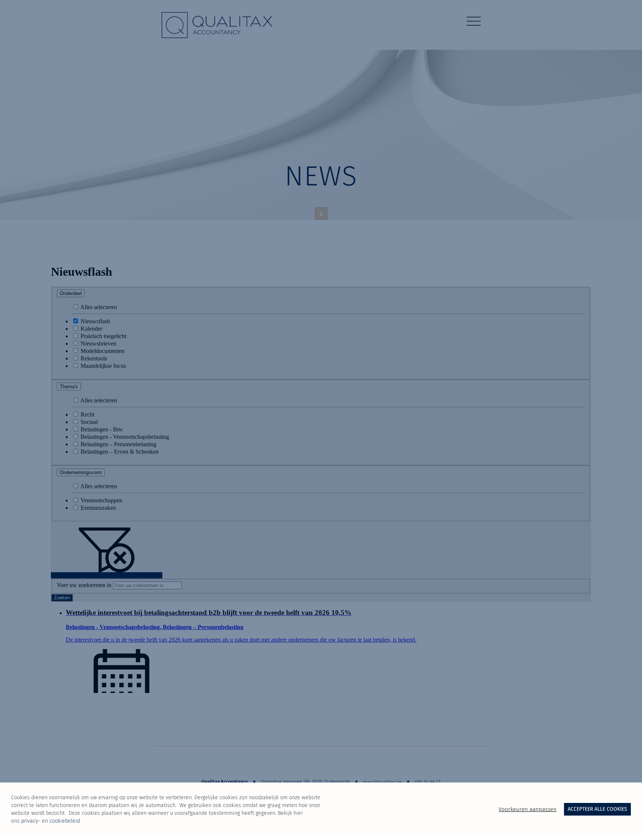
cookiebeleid (64, 821)
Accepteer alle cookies (597, 809)
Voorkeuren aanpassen (528, 809)
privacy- (30, 821)
